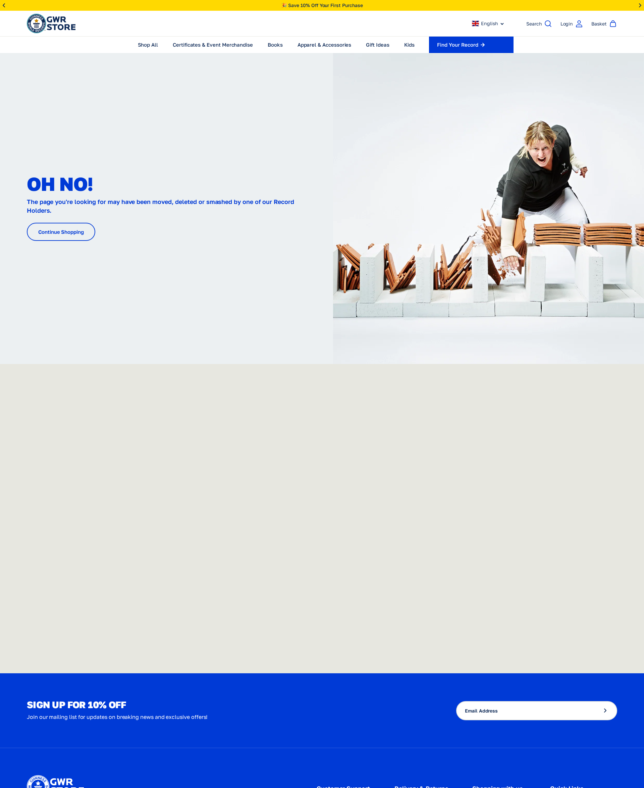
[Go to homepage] (51, 23)
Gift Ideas (377, 45)
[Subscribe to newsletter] (608, 710)
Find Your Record (457, 45)
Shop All (148, 45)
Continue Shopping (61, 232)
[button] (488, 23)
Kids (409, 45)
